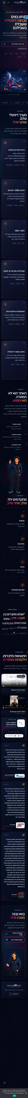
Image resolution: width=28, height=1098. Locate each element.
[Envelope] (19, 3)
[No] (26, 1093)
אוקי (14, 1095)
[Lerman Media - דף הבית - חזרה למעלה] (14, 986)
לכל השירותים (21, 49)
